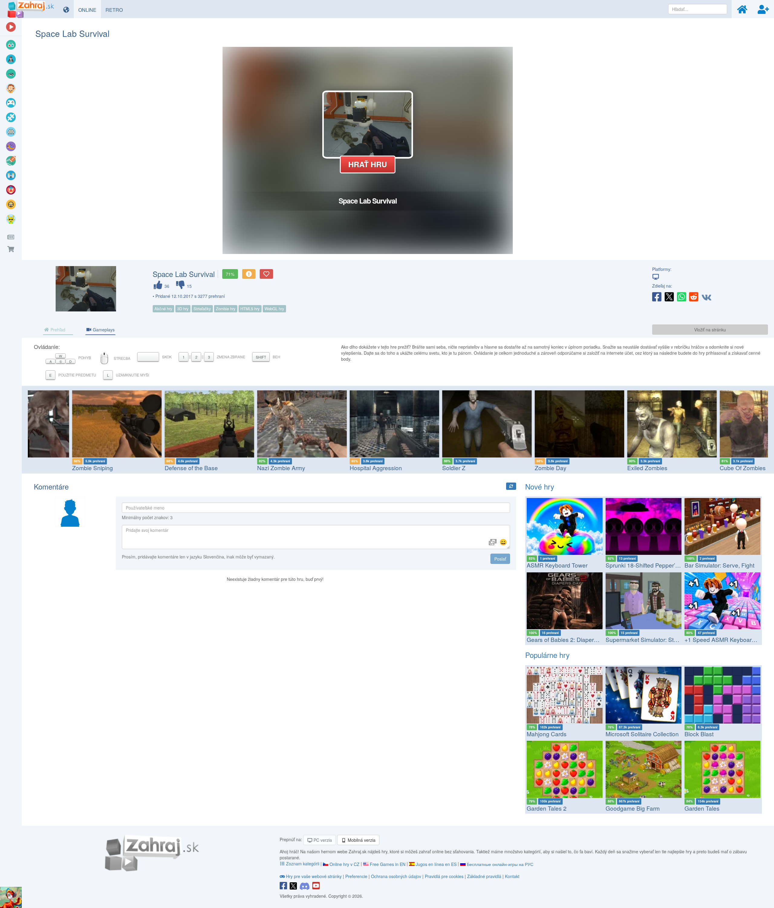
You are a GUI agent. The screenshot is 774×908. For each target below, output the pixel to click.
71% (230, 274)
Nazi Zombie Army (238, 468)
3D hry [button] (183, 308)
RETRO (116, 9)
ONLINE (89, 9)
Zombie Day (508, 468)
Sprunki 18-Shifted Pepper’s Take (649, 565)
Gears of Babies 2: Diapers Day (568, 639)
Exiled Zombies (604, 468)
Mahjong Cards (547, 734)
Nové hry (539, 486)
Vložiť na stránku (710, 330)
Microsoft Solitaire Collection (642, 734)
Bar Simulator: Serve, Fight (719, 565)
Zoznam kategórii (302, 864)
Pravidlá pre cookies (444, 876)
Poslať (500, 559)
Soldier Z (411, 468)
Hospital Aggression (333, 468)
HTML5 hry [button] (250, 308)
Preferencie (357, 876)
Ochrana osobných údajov (396, 876)
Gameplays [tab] (103, 330)
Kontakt (512, 876)
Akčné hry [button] (163, 308)
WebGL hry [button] (274, 308)
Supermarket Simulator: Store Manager (656, 639)
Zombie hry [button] (226, 308)
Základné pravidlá (484, 876)
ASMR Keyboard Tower (557, 565)
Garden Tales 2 (547, 808)
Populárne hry (547, 654)
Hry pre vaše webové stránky (314, 876)
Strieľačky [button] (202, 308)
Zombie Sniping (49, 468)
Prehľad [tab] (57, 330)
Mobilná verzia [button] (361, 840)
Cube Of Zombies (700, 468)
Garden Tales (702, 808)
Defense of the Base (148, 468)
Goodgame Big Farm (633, 808)
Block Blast (699, 734)
